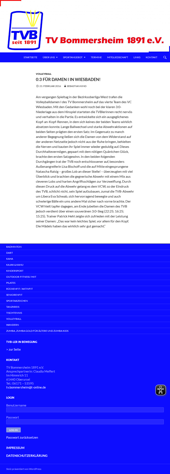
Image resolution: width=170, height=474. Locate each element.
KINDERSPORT (14, 270)
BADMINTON (14, 246)
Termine (96, 57)
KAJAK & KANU (14, 264)
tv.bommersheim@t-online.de (26, 387)
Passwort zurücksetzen (22, 437)
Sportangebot (73, 57)
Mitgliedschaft (117, 57)
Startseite (30, 57)
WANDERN (12, 324)
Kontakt (151, 57)
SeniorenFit (14, 294)
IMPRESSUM (15, 448)
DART (9, 252)
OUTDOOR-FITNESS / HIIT (21, 276)
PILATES (10, 282)
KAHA (9, 258)
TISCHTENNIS (14, 312)
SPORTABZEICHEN (17, 300)
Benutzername (16, 405)
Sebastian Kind (76, 86)
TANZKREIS (12, 306)
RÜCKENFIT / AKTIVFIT (19, 288)
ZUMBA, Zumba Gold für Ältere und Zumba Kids (37, 330)
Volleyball (43, 73)
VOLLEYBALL (13, 318)
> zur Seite (13, 349)
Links (137, 57)
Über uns (49, 57)
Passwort (12, 417)
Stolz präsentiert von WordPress (23, 468)
